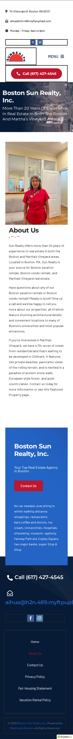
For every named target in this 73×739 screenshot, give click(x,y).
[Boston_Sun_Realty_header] (16, 52)
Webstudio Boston (21, 728)
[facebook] (33, 42)
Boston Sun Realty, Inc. (32, 723)
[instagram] (40, 42)
